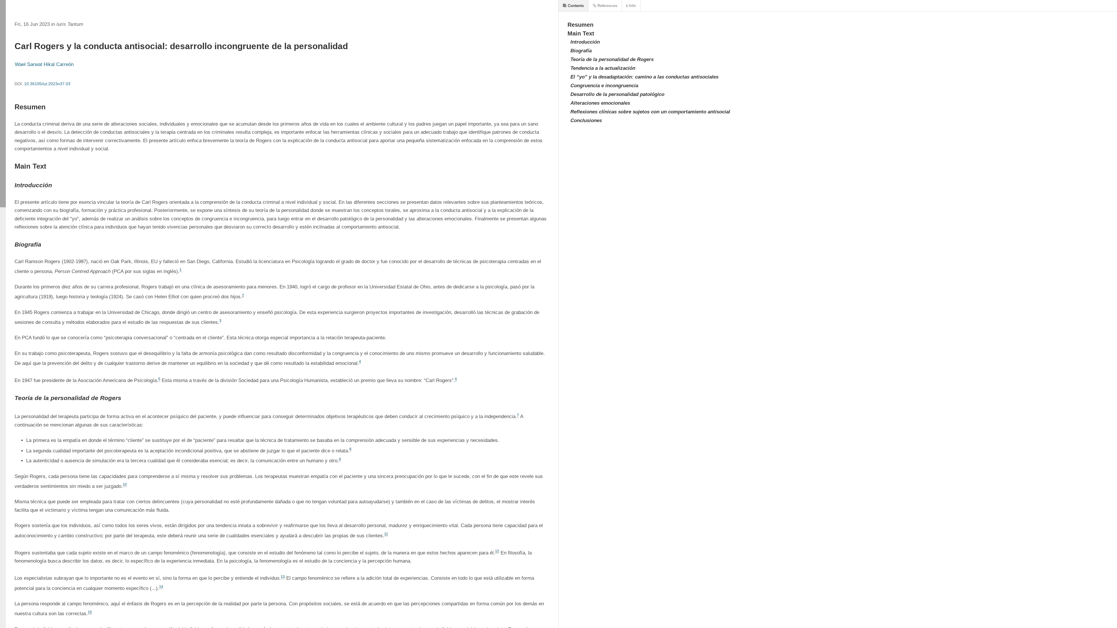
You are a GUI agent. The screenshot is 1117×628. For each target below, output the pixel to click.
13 (283, 577)
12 (497, 551)
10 (125, 485)
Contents (575, 5)
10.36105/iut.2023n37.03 (47, 83)
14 (161, 587)
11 (386, 534)
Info (632, 5)
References (606, 5)
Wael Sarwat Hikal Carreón (44, 64)
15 (90, 612)
